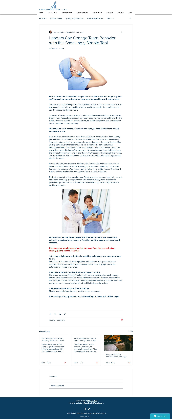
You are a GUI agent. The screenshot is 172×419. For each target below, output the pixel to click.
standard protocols (95, 18)
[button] (130, 18)
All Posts (42, 18)
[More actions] (121, 32)
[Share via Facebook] (50, 314)
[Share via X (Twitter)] (55, 314)
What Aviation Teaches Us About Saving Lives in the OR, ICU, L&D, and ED (85, 339)
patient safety (56, 18)
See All (130, 331)
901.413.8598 (92, 401)
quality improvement (74, 18)
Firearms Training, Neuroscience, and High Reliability (116, 356)
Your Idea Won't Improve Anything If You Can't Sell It (53, 339)
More (109, 18)
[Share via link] (65, 314)
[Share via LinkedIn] (60, 314)
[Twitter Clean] (89, 409)
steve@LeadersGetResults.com (91, 403)
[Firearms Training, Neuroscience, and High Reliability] (118, 343)
